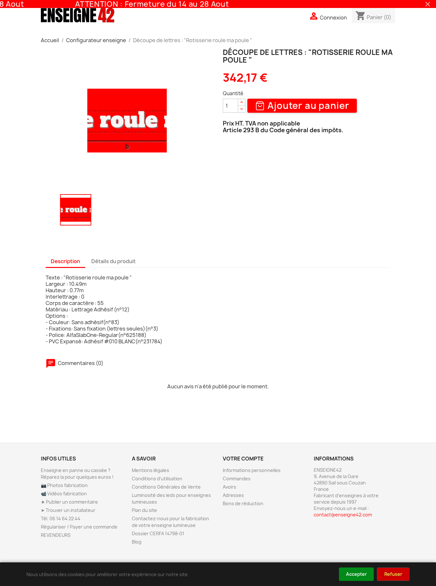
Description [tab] (65, 261)
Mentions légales (150, 470)
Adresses (233, 495)
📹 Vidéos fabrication (64, 494)
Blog (136, 542)
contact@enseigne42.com (343, 515)
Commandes (237, 479)
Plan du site (144, 510)
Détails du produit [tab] (113, 261)
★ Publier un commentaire (69, 502)
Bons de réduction (243, 503)
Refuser (393, 574)
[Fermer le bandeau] (428, 4)
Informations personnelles (252, 470)
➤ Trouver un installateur (68, 510)
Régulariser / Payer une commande (79, 527)
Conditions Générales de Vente (166, 487)
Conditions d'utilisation (157, 479)
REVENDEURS (56, 535)
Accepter (356, 574)
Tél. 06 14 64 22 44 (60, 518)
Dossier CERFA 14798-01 (158, 533)
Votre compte (243, 458)
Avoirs (229, 487)
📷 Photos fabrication (64, 485)
